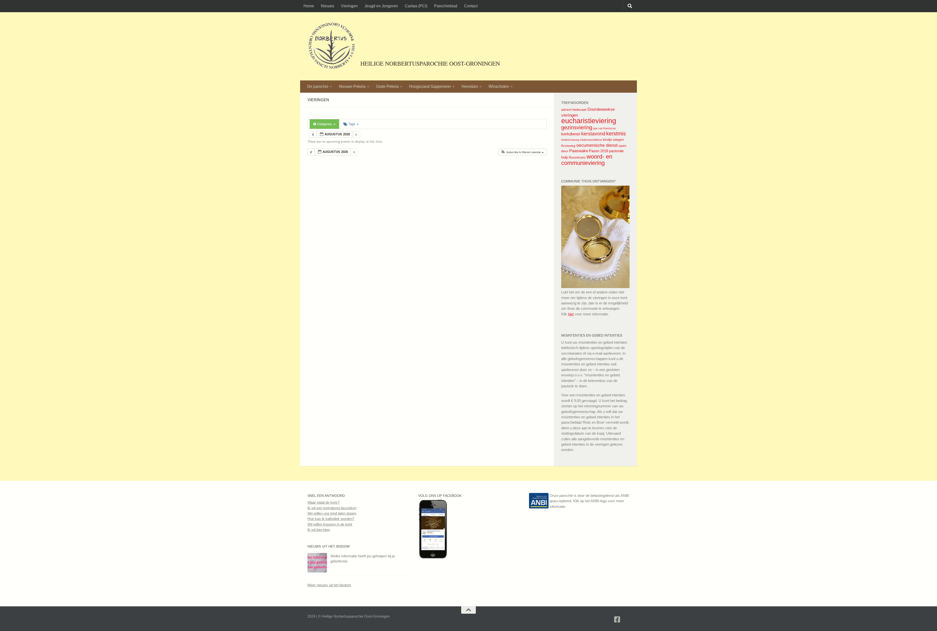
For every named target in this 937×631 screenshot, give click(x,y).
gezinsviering (576, 127)
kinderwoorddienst (591, 139)
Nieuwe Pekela (352, 86)
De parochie (317, 86)
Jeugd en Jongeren (381, 6)
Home (309, 6)
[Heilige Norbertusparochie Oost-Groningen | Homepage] (331, 46)
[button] (522, 152)
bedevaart (580, 109)
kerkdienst (570, 133)
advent (566, 109)
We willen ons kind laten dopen (331, 513)
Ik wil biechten (318, 530)
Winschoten (499, 86)
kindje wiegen (613, 139)
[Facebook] (617, 619)
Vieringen (349, 6)
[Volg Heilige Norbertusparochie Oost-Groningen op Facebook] (433, 557)
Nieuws (327, 6)
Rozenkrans (577, 157)
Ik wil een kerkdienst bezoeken (331, 508)
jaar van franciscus (604, 128)
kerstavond (593, 133)
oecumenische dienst (597, 145)
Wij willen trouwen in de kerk (329, 524)
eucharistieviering (588, 121)
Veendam (469, 86)
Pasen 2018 (598, 151)
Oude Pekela (387, 86)
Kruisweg (568, 146)
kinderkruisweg (570, 139)
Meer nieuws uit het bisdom (329, 585)
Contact (471, 6)
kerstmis (616, 133)
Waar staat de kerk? (323, 502)
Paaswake (578, 151)
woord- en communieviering (586, 159)
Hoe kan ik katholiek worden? (330, 519)
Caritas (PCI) (416, 6)
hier (571, 314)
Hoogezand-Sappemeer (430, 86)
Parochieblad (445, 6)
